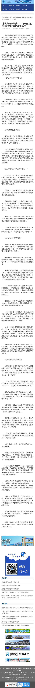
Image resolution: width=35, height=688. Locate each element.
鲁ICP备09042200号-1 (8, 677)
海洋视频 (4, 9)
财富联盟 (18, 9)
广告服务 (19, 668)
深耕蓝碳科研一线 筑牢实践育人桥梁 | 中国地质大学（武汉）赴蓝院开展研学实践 (17, 596)
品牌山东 (24, 9)
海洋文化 (24, 5)
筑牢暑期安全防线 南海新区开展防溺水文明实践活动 (17, 608)
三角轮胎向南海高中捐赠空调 (10, 582)
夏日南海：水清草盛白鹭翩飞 (10, 622)
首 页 (4, 5)
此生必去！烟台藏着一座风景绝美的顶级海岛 (15, 625)
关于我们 (2, 668)
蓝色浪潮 (11, 5)
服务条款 (8, 668)
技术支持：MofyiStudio (22, 679)
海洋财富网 (5, 17)
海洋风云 (18, 5)
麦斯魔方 (19, 670)
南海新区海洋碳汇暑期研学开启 (11, 585)
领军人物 (11, 9)
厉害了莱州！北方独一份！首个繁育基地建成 (15, 592)
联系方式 (13, 668)
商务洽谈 (24, 668)
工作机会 (30, 668)
